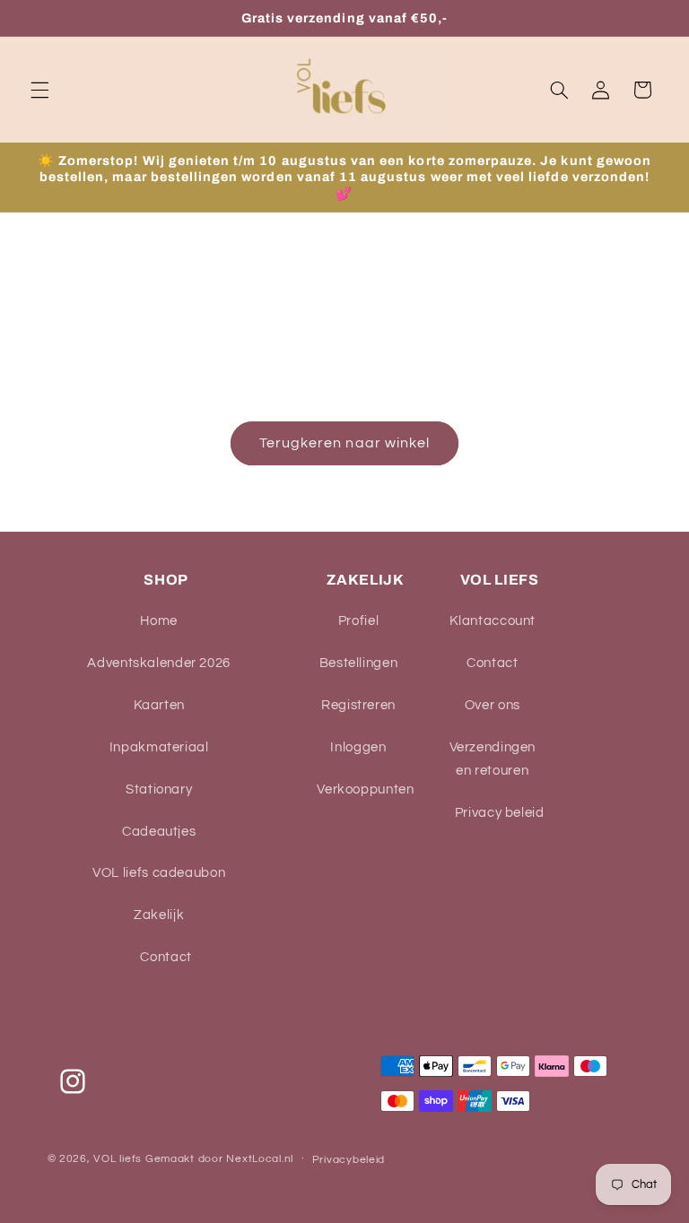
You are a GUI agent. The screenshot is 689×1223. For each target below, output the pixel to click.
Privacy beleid (500, 813)
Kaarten (159, 705)
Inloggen (358, 747)
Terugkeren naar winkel (344, 443)
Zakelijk (159, 915)
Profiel (358, 621)
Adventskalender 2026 (159, 663)
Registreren (358, 705)
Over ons (492, 705)
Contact (165, 957)
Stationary (159, 789)
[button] (39, 89)
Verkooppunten (365, 789)
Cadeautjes (159, 831)
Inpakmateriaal (159, 747)
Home (159, 621)
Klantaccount (492, 621)
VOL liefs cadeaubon (158, 873)
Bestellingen (358, 663)
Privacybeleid (349, 1160)
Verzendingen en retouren (492, 759)
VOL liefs (117, 1159)
